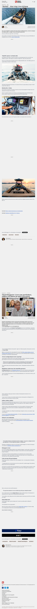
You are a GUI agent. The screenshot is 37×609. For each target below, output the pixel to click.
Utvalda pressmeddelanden (6, 591)
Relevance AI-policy (5, 598)
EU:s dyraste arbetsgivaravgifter (11, 414)
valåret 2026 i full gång (23, 506)
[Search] (32, 1)
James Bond (11, 234)
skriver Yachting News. (16, 37)
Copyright (3, 593)
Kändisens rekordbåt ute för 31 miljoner (13, 213)
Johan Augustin (8, 238)
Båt (7, 4)
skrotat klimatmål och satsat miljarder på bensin (24, 420)
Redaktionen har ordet (5, 600)
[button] (18, 530)
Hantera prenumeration (6, 590)
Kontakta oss (4, 592)
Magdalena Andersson (16, 370)
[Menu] (34, 1)
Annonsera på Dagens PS (6, 599)
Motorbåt (17, 234)
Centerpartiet (5, 541)
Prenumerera (25, 232)
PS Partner (4, 601)
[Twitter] (5, 588)
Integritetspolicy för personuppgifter (8, 594)
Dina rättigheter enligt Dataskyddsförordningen (10, 597)
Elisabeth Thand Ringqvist (22, 541)
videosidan (7, 326)
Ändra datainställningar (6, 604)
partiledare (31, 541)
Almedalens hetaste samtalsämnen (13, 445)
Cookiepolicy (4, 596)
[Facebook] (3, 588)
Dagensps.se (4, 4)
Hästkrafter (5, 234)
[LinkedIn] (8, 588)
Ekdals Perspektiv (12, 541)
